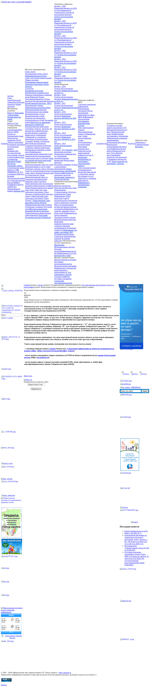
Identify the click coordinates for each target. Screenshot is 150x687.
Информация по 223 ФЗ (66, 253)
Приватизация (60, 190)
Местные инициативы (38, 209)
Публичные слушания (34, 207)
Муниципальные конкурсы (65, 220)
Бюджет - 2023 (60, 51)
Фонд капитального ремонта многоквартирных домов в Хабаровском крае (86, 132)
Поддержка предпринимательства (63, 263)
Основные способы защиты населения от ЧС (117, 127)
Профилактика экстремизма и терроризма (117, 135)
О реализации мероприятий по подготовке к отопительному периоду (85, 160)
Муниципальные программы (36, 112)
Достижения (30, 99)
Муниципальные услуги (35, 114)
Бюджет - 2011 (72, 150)
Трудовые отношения (62, 279)
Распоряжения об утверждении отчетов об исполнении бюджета (64, 12)
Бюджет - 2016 (60, 112)
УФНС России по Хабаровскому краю (15, 134)
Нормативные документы (83, 110)
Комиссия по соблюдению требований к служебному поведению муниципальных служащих (36, 138)
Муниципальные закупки (64, 247)
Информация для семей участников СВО (65, 231)
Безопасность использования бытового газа (117, 147)
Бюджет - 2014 (60, 133)
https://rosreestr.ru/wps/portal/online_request (56, 351)
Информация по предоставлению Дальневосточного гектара (65, 215)
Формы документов (42, 141)
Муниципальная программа (65, 266)
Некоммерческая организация (37, 211)
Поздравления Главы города (36, 74)
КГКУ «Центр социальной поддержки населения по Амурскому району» (16, 144)
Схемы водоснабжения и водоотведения (85, 142)
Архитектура (101, 143)
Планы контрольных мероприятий (65, 170)
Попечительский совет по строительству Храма (39, 174)
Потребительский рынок (64, 234)
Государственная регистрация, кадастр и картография (15, 155)
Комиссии (34, 97)
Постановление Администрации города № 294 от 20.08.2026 (136, 548)
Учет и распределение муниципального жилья (87, 170)
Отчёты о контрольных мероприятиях (66, 167)
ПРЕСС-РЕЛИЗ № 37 (133, 533)
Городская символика (14, 101)
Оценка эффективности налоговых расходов (63, 174)
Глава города (30, 72)
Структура (29, 89)
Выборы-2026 (18, 191)
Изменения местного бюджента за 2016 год (65, 118)
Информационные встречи (36, 76)
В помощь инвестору (62, 240)
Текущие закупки (57, 250)
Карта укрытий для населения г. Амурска (117, 162)
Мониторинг (59, 245)
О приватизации (61, 192)
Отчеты (47, 99)
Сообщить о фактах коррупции (37, 148)
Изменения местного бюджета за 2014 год (64, 139)
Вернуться (28, 376)
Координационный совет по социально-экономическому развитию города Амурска (36, 179)
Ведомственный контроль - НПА (38, 103)
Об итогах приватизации (65, 193)
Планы (41, 97)
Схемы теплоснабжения (84, 137)
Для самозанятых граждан (63, 273)
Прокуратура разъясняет (12, 139)
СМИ (17, 170)
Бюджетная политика (62, 152)
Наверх (4, 685)
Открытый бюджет (61, 179)
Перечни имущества (62, 186)
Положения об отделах (34, 91)
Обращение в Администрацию (142, 143)
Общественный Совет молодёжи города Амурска (37, 202)
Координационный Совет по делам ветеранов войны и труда (39, 166)
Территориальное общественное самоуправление (38, 214)
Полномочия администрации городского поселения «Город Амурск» (37, 84)
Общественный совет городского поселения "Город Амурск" (37, 198)
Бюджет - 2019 (60, 86)
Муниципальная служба (34, 116)
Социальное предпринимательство (63, 282)
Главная (4, 143)
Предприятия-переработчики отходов (84, 123)
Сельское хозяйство (62, 277)
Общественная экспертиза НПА (38, 108)
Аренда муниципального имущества (65, 199)
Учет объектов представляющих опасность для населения (117, 155)
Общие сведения (14, 105)
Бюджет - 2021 (60, 67)
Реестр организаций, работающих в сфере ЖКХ (86, 114)
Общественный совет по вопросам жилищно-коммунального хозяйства (39, 185)
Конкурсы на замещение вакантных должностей (37, 123)
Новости (10, 113)
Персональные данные (34, 105)
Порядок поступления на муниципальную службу (35, 119)
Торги (68, 194)
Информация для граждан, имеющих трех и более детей (66, 211)
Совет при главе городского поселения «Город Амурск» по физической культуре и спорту (39, 193)
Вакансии (39, 99)
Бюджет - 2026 (60, 6)
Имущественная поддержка (65, 260)
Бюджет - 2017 (60, 103)
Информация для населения (85, 118)
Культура (131, 143)
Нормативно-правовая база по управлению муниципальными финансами (65, 157)
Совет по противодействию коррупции (39, 159)
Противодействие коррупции (37, 127)
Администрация (44, 78)
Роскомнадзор (12, 151)
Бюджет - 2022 (60, 59)
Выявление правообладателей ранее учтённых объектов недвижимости (64, 225)
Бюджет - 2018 (60, 95)
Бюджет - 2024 (60, 36)
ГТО (16, 123)
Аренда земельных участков (65, 203)
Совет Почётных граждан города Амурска (39, 168)
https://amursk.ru (65, 673)
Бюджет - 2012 (60, 150)
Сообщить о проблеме (131, 346)
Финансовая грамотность (64, 177)
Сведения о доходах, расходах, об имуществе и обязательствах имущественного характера (38, 131)
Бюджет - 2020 (60, 76)
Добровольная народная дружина (38, 205)
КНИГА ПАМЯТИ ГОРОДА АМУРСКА (15, 185)
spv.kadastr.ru (43, 357)
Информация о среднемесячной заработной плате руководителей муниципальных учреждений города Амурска (38, 155)
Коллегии (29, 101)
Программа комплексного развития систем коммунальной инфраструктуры (84, 151)
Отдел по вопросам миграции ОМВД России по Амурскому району (15, 161)
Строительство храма (15, 168)
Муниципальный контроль (36, 110)
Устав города (10, 99)
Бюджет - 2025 (60, 21)
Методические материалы (35, 143)
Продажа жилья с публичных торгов (87, 173)
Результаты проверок (62, 165)
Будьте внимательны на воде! (136, 531)
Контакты (139, 147)
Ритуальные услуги (86, 176)
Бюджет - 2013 (60, 143)
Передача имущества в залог (65, 188)
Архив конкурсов (62, 197)
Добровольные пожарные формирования (117, 139)
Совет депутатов (31, 78)
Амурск (10, 96)
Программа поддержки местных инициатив (38, 216)
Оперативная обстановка (117, 142)
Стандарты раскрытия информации (87, 105)
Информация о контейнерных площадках (84, 185)
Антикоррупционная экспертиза (38, 146)
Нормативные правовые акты (37, 93)
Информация (59, 196)
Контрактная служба (62, 255)
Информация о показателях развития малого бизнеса (65, 270)
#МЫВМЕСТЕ (13, 172)
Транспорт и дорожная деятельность (87, 179)
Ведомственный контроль (43, 101)
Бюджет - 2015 (60, 122)
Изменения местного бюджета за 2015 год (64, 129)
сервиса (52, 349)
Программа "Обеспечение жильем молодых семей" (15, 116)
